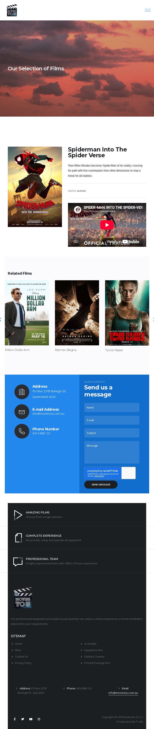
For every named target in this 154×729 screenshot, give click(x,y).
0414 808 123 (41, 433)
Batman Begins (65, 350)
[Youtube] (30, 719)
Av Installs (90, 643)
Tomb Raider (114, 350)
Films (18, 650)
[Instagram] (38, 719)
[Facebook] (14, 719)
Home (18, 643)
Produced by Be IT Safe (130, 721)
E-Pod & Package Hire (97, 663)
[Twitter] (22, 719)
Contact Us (21, 656)
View (27, 339)
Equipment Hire (93, 650)
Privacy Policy (23, 663)
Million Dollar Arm (17, 350)
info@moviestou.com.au (48, 413)
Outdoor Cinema (94, 656)
